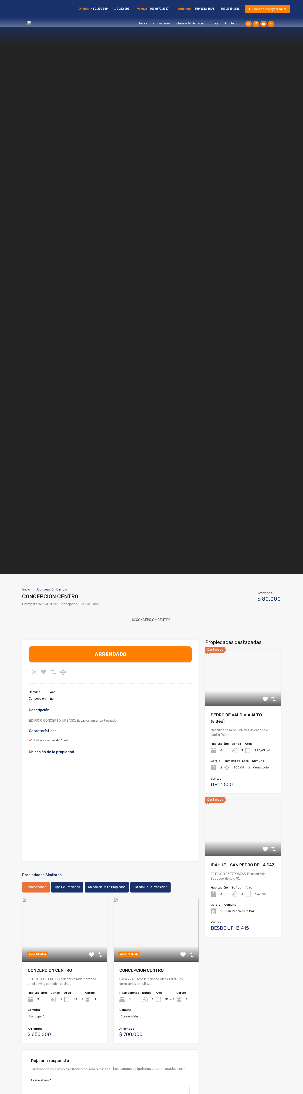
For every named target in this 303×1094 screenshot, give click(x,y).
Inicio (143, 23)
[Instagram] (248, 24)
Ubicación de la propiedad (107, 887)
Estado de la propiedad (150, 887)
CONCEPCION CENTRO (50, 970)
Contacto (231, 23)
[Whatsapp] (271, 24)
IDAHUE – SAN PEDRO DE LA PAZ (243, 864)
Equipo (214, 23)
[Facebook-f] (256, 24)
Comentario (41, 1080)
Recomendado (36, 887)
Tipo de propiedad (67, 887)
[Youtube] (263, 24)
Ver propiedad (65, 949)
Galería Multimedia (190, 23)
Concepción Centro (52, 589)
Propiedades (161, 23)
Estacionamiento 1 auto (52, 740)
